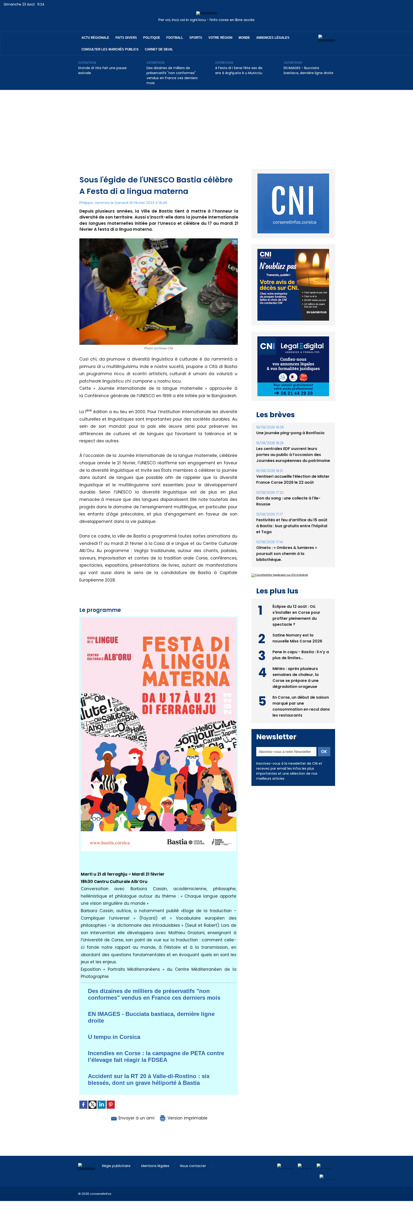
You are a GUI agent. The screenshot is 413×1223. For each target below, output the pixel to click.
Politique (151, 37)
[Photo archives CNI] (158, 239)
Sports (195, 37)
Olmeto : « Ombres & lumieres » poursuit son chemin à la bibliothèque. (286, 553)
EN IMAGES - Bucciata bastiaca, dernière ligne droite (308, 70)
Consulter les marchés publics (110, 49)
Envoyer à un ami (135, 1118)
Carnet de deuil (159, 49)
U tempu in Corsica (114, 1037)
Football (174, 37)
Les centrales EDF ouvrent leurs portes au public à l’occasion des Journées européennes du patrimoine (293, 454)
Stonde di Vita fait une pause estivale (102, 70)
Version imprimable (186, 1118)
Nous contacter (193, 1165)
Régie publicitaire (116, 1165)
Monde (244, 37)
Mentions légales (155, 1165)
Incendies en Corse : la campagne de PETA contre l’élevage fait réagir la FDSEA (156, 1056)
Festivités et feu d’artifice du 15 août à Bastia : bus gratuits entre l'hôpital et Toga (291, 526)
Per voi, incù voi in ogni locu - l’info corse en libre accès (206, 19)
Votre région (220, 37)
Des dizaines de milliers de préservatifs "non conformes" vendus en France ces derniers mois (172, 75)
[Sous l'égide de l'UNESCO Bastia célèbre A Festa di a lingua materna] (158, 619)
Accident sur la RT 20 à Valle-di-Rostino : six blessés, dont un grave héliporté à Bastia (149, 1079)
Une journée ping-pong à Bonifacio (290, 433)
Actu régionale (95, 37)
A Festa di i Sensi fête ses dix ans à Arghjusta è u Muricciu (238, 70)
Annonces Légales (272, 37)
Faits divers (126, 37)
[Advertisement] (206, 125)
